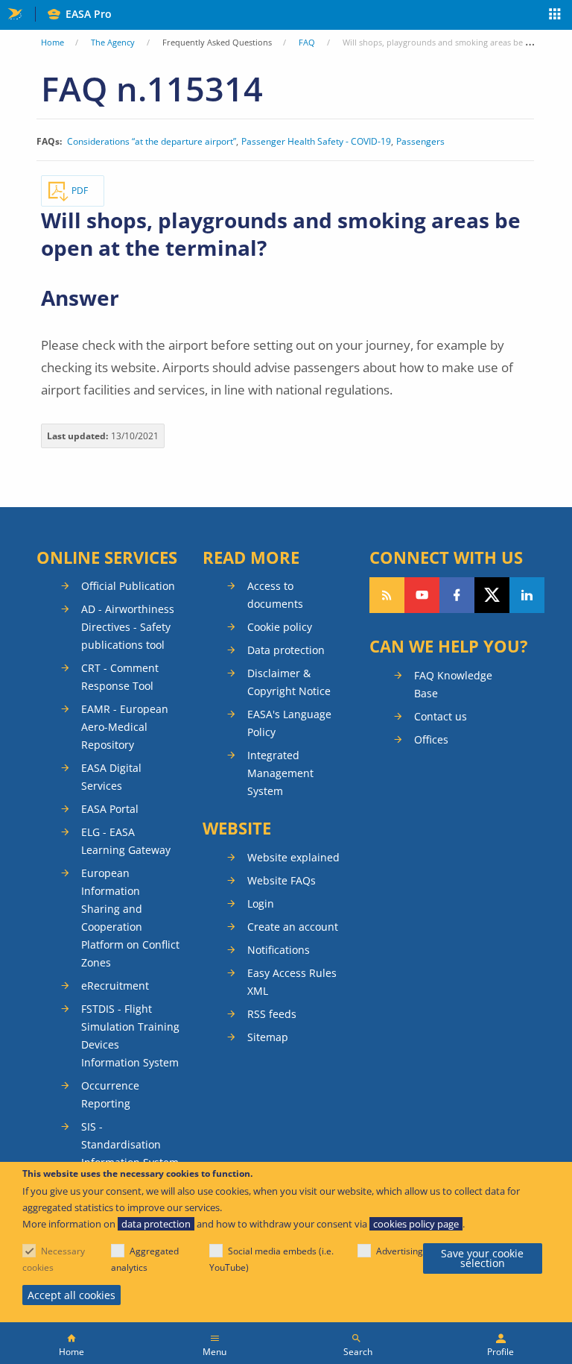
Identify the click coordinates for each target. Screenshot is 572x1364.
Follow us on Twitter (491, 595)
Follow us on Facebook (456, 595)
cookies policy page (416, 1224)
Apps (555, 15)
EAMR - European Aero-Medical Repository (124, 727)
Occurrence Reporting (110, 1094)
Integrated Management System (280, 773)
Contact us (440, 716)
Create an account (292, 927)
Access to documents (275, 595)
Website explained (293, 857)
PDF (80, 190)
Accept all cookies (71, 1295)
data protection (156, 1224)
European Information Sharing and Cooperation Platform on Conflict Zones (130, 917)
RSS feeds (271, 1014)
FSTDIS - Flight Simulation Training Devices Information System (130, 1035)
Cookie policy (279, 627)
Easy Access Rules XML (292, 982)
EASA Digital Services (111, 777)
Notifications (278, 950)
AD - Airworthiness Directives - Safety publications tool (127, 627)
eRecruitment (115, 985)
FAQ (307, 42)
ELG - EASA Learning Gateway (126, 841)
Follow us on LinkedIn (526, 595)
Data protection (286, 650)
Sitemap (267, 1037)
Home (52, 42)
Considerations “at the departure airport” (151, 141)
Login (260, 903)
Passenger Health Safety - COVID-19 (316, 141)
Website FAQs (281, 880)
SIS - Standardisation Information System (130, 1144)
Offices (431, 739)
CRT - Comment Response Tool (120, 677)
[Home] (71, 1343)
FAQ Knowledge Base (453, 684)
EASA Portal (110, 809)
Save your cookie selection (482, 1258)
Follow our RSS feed (386, 595)
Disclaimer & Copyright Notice (289, 682)
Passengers (420, 141)
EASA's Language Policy (289, 723)
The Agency (113, 42)
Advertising (399, 1251)
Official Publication (128, 586)
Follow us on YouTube (421, 595)
